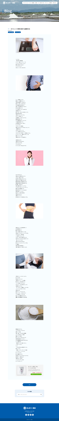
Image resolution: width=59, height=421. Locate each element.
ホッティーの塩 (18, 32)
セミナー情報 (40, 2)
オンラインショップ (25, 2)
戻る (29, 384)
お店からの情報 (11, 32)
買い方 (43, 2)
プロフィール (46, 2)
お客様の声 (50, 2)
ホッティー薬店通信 (31, 2)
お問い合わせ (54, 2)
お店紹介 (36, 2)
